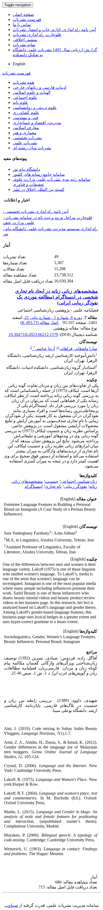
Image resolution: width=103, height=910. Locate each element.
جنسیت (51, 481)
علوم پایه (20, 102)
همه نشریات (23, 82)
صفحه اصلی (23, 14)
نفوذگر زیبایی (75, 486)
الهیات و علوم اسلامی (31, 92)
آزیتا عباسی (44, 348)
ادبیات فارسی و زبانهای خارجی (39, 87)
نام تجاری (53, 486)
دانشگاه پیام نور (26, 169)
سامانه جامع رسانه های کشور (39, 174)
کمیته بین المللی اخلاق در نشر (38, 189)
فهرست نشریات (27, 19)
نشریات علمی (25, 143)
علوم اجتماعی (25, 97)
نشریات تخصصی (27, 137)
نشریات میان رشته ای (32, 148)
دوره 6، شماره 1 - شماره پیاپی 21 (53, 317)
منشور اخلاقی (25, 39)
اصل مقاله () (39, 322)
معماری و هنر (24, 132)
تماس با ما (22, 24)
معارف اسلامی (26, 127)
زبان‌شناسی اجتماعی (79, 481)
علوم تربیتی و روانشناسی (35, 107)
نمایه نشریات (24, 44)
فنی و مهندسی (25, 117)
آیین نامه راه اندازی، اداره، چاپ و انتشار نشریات (54, 29)
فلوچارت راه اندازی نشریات (37, 34)
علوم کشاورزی (26, 112)
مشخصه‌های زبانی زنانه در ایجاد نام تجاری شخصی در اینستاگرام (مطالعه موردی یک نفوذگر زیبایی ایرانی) (56, 296)
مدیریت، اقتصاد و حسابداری (37, 122)
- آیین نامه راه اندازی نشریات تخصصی (35, 211)
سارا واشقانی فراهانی (78, 348)
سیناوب (11, 905)
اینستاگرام (34, 486)
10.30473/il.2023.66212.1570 (33, 334)
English (19, 64)
